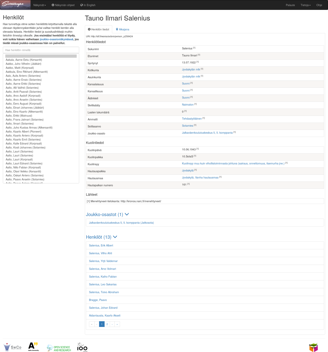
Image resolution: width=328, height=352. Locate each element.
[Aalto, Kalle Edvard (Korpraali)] (41, 143)
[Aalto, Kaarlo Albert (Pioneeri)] (41, 131)
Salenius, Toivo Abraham (104, 292)
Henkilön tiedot (100, 29)
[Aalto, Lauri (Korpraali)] (41, 159)
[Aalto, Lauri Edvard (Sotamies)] (41, 163)
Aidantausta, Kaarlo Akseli (104, 315)
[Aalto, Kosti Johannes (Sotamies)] (41, 147)
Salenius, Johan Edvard (103, 307)
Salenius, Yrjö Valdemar (103, 261)
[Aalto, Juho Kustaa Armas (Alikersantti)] (41, 127)
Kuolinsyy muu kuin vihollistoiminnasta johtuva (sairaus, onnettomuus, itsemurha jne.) (233, 163)
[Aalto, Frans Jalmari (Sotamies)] (41, 120)
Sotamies (187, 125)
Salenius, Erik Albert (101, 245)
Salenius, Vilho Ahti (100, 253)
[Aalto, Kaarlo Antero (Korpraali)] (41, 135)
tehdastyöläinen (192, 118)
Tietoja (305, 5)
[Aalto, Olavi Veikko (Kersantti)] (41, 171)
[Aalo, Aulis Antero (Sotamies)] (41, 76)
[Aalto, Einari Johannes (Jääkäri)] (41, 108)
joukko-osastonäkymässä (56, 39)
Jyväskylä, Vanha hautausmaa (200, 177)
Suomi (186, 83)
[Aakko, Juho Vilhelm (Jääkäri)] (41, 64)
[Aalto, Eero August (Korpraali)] (41, 104)
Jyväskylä (188, 170)
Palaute (290, 5)
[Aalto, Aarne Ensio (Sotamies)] (41, 80)
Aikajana (123, 29)
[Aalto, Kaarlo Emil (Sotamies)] (41, 139)
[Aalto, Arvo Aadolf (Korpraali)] (41, 96)
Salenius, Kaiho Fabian (103, 276)
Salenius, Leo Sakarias (103, 284)
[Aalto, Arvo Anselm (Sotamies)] (41, 100)
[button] (205, 214)
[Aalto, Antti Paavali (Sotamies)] (41, 92)
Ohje (319, 5)
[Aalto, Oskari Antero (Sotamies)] (41, 175)
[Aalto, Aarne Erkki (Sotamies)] (41, 84)
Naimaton (188, 104)
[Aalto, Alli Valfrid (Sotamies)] (41, 88)
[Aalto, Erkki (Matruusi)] (41, 116)
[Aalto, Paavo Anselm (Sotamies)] (41, 179)
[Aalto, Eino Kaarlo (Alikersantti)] (41, 112)
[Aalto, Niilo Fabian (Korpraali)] (41, 167)
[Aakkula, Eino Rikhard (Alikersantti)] (41, 72)
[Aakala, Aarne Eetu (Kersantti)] (41, 60)
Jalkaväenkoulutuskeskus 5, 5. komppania (207, 132)
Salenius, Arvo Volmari (102, 269)
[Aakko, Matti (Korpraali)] (41, 68)
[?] (41, 56)
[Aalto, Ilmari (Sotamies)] (41, 123)
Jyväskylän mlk (191, 69)
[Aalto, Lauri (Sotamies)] (41, 151)
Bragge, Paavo (98, 300)
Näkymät (38, 5)
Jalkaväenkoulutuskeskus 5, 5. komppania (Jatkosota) (121, 222)
